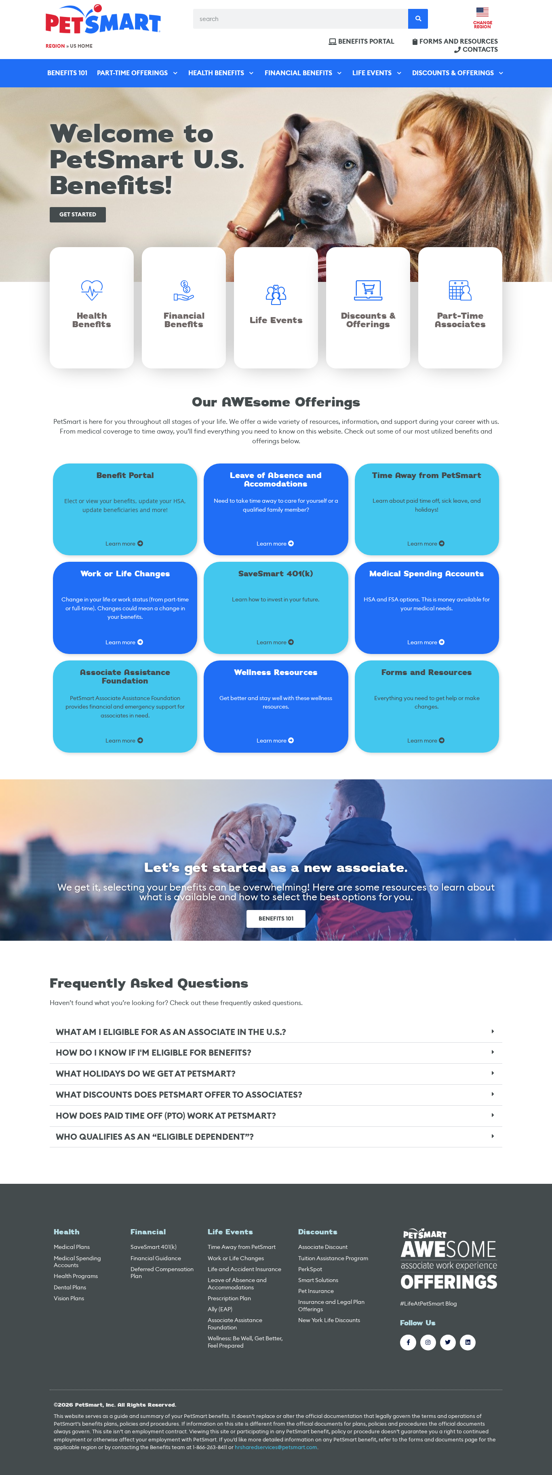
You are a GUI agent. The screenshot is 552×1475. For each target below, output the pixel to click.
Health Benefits (216, 73)
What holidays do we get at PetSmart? (146, 1073)
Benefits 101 (67, 73)
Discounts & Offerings (453, 73)
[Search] (418, 19)
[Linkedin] (468, 1342)
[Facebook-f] (408, 1342)
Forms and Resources (458, 42)
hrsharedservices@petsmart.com (276, 1447)
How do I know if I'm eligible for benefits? (153, 1052)
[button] (276, 1032)
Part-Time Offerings (132, 73)
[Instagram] (428, 1342)
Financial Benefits (298, 73)
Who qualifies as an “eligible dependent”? (155, 1137)
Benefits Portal (366, 42)
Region (55, 46)
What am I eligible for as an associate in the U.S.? (171, 1032)
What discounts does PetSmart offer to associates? (179, 1094)
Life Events (372, 73)
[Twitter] (448, 1342)
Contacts (480, 50)
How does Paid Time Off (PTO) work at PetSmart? (166, 1116)
